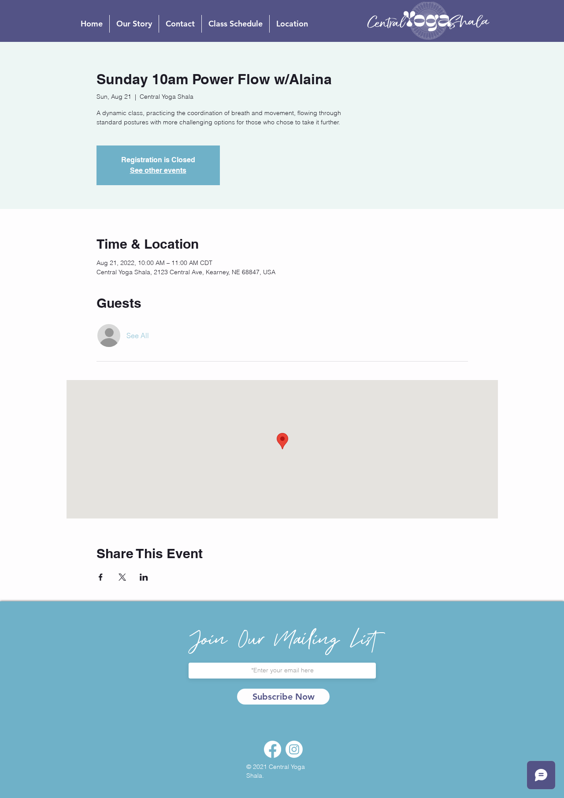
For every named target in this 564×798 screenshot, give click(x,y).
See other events (158, 170)
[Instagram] (294, 749)
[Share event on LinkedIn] (144, 577)
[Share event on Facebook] (100, 577)
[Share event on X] (122, 577)
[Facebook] (272, 749)
